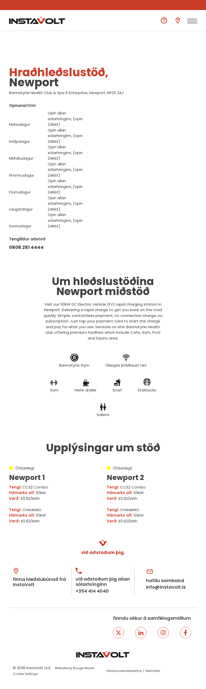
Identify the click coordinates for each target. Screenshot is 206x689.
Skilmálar (152, 671)
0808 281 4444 (26, 247)
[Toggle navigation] (192, 21)
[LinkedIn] (140, 632)
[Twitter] (118, 632)
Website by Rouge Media (74, 668)
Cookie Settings (25, 674)
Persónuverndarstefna (124, 671)
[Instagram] (163, 632)
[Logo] (37, 20)
